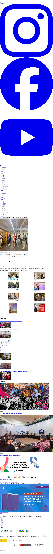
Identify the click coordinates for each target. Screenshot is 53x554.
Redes (2, 520)
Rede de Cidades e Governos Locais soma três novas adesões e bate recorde (11, 321)
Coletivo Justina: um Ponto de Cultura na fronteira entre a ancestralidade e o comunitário (13, 371)
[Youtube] (26, 163)
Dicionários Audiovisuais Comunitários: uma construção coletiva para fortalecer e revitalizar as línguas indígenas (16, 351)
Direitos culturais (4, 479)
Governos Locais (8, 479)
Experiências (4, 172)
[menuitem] (1, 1)
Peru (0, 350)
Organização (4, 168)
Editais (3, 188)
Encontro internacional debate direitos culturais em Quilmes (9, 339)
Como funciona (4, 167)
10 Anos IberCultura (5, 170)
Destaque (1, 479)
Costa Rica (4, 176)
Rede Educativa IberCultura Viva (6, 184)
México (1, 360)
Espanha (4, 178)
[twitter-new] (0, 165)
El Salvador (4, 177)
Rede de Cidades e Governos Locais (7, 183)
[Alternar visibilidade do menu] (0, 2)
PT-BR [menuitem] (3, 552)
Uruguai (4, 182)
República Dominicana (5, 181)
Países (2, 173)
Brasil (3, 174)
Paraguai (4, 180)
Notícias (2, 171)
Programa (2, 166)
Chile (3, 175)
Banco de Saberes (5, 189)
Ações (3, 169)
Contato (2, 190)
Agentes (4, 187)
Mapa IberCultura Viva (5, 186)
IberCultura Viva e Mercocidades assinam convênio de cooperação (10, 329)
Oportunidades (3, 185)
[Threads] (0, 164)
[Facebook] (26, 110)
